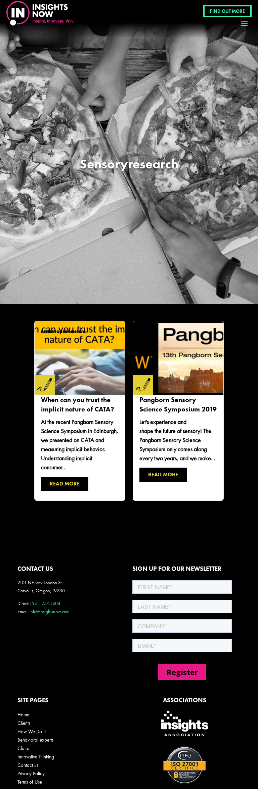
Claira (23, 748)
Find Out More (227, 11)
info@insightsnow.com (50, 611)
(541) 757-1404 (45, 603)
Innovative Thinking (35, 756)
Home (23, 714)
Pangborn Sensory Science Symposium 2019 (178, 410)
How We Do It (31, 731)
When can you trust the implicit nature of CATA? (80, 410)
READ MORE (65, 483)
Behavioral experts (35, 740)
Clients (23, 723)
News (79, 332)
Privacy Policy (31, 773)
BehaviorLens (57, 332)
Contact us (27, 765)
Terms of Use (29, 782)
